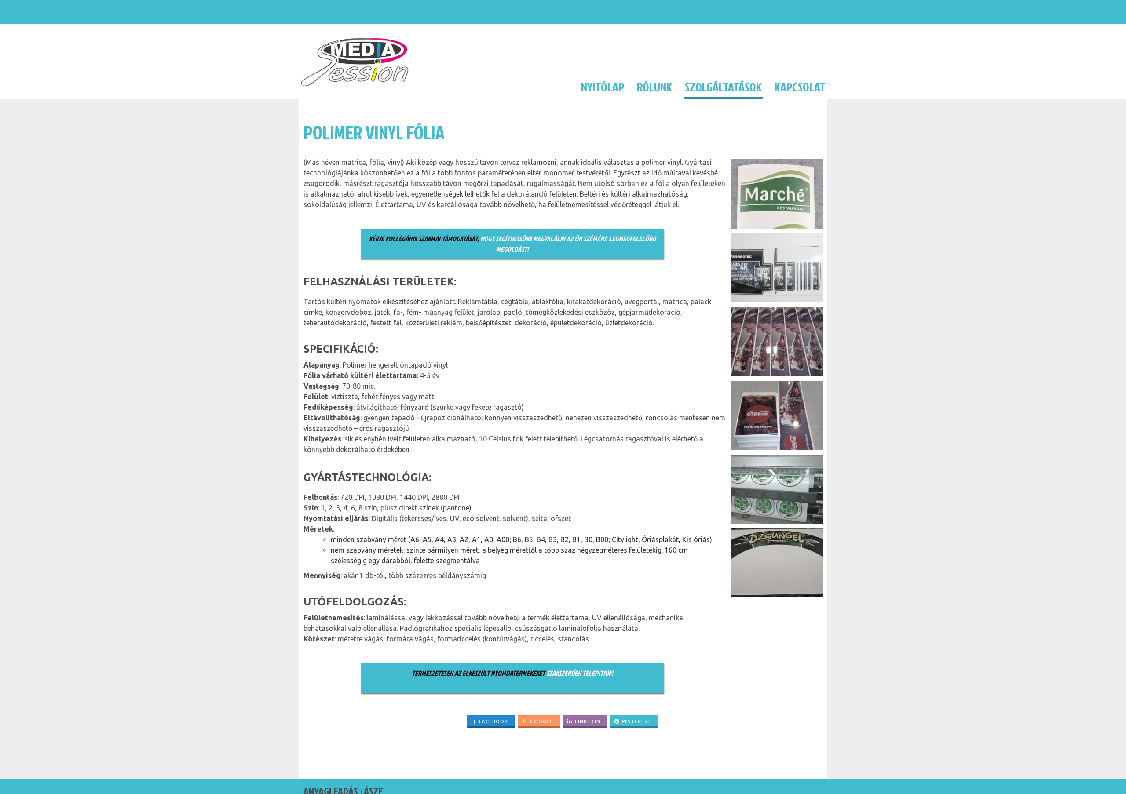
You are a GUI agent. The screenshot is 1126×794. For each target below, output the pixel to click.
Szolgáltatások (723, 86)
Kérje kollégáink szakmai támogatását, (424, 239)
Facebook (493, 721)
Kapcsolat (800, 86)
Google (541, 721)
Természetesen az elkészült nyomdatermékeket (479, 673)
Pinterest (636, 721)
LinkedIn (587, 721)
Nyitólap (602, 86)
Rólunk (654, 86)
